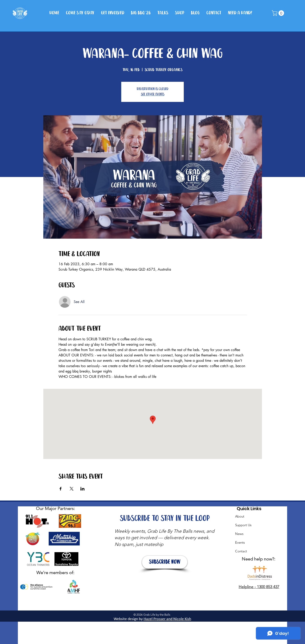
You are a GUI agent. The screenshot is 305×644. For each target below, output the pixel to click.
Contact (241, 551)
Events (240, 542)
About (239, 516)
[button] (278, 13)
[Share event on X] (71, 488)
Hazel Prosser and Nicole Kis (166, 619)
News (239, 534)
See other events (152, 94)
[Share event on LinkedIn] (82, 488)
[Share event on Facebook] (60, 488)
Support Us (243, 525)
